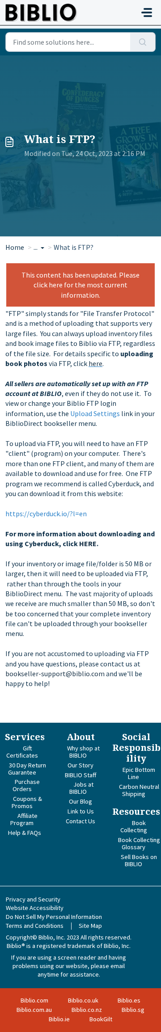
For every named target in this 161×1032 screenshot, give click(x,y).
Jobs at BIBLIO (81, 788)
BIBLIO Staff (80, 775)
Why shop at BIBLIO (83, 751)
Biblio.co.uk (83, 1000)
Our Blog (80, 801)
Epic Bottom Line (139, 773)
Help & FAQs (24, 833)
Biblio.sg (133, 1010)
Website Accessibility (35, 908)
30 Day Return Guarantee (27, 768)
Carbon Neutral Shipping (139, 790)
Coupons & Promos (27, 802)
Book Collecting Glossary (139, 843)
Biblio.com (34, 1000)
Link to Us (81, 811)
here (95, 363)
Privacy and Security (33, 899)
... (36, 247)
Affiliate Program (24, 819)
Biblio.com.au (34, 1010)
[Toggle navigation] (147, 12)
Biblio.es (129, 1000)
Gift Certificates (22, 751)
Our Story (80, 765)
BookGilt (100, 1019)
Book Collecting (133, 826)
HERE (88, 543)
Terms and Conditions (35, 926)
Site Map (90, 926)
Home (14, 247)
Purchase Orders (26, 785)
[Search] (143, 42)
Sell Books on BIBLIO (139, 860)
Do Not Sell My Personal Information (54, 917)
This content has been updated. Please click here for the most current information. (80, 284)
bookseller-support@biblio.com (55, 673)
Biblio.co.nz (87, 1010)
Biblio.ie (59, 1019)
